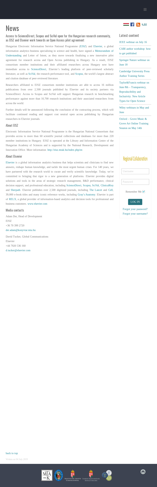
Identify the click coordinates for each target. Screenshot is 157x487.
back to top (12, 453)
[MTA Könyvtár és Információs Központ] (47, 475)
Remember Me (133, 191)
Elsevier (97, 46)
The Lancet (95, 190)
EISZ (83, 46)
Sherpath (15, 190)
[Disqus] (60, 302)
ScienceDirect (38, 69)
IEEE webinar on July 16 (133, 42)
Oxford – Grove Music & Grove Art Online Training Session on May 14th (133, 123)
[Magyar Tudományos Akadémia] (58, 475)
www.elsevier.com (37, 203)
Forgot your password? (135, 209)
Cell (110, 190)
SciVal (31, 73)
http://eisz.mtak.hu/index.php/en (64, 149)
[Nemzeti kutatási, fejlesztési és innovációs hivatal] (73, 475)
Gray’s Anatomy (86, 194)
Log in (135, 201)
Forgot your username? (135, 213)
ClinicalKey (107, 185)
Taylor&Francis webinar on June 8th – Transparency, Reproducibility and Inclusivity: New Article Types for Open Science (134, 91)
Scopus (79, 73)
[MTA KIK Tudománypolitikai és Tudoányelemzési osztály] (107, 475)
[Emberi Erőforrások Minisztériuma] (91, 475)
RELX (12, 199)
